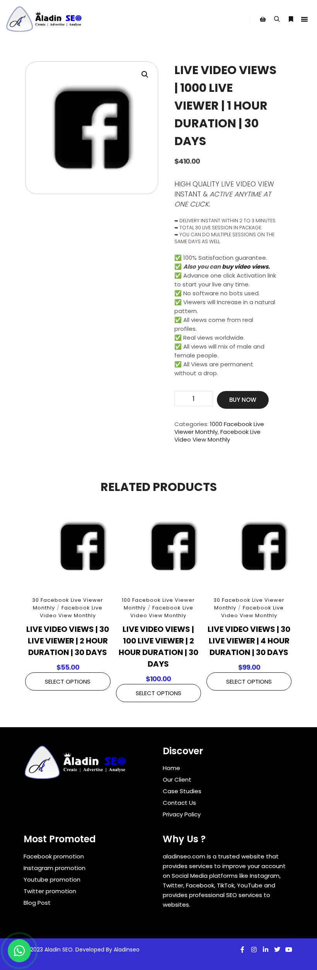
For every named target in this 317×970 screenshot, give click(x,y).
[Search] (277, 19)
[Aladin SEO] (44, 19)
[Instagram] (254, 950)
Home (171, 768)
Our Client (177, 779)
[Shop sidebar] (263, 19)
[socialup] (76, 765)
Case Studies (182, 791)
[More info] (291, 19)
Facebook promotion (54, 856)
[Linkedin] (266, 950)
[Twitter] (277, 950)
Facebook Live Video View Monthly (217, 436)
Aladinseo (127, 949)
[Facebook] (242, 950)
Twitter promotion (50, 891)
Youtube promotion (52, 879)
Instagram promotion (54, 868)
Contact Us (179, 803)
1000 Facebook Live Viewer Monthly (219, 428)
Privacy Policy (182, 814)
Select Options (67, 681)
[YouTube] (289, 950)
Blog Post (37, 903)
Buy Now (242, 400)
